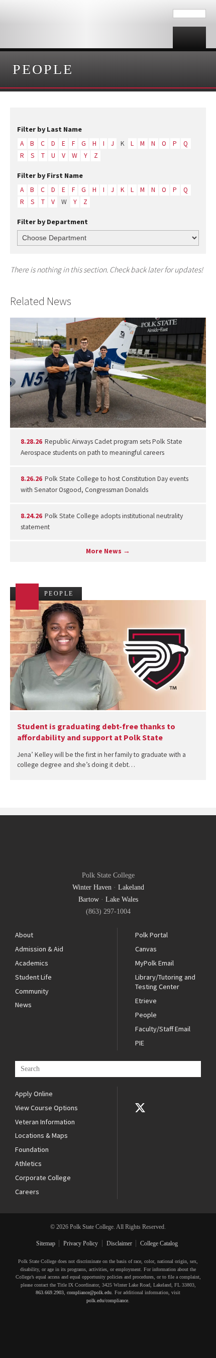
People (43, 69)
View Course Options (46, 1107)
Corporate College (43, 1177)
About (24, 934)
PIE (139, 1042)
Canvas (146, 948)
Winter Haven (92, 887)
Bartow (88, 899)
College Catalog (159, 1243)
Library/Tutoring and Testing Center (165, 982)
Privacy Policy (80, 1243)
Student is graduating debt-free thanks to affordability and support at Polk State (96, 731)
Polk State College (86, 24)
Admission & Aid (39, 948)
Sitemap (45, 1243)
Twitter (140, 1108)
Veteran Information (45, 1121)
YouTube (140, 1122)
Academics (31, 962)
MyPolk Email (154, 962)
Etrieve (146, 1000)
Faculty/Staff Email (162, 1028)
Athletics (28, 1163)
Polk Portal (151, 934)
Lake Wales (121, 899)
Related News (40, 301)
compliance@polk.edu (89, 1292)
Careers (27, 1191)
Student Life (33, 977)
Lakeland (131, 887)
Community (32, 991)
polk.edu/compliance (107, 1300)
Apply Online (34, 1093)
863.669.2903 (50, 1292)
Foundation (32, 1149)
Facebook (140, 1094)
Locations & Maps (41, 1135)
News (23, 1004)
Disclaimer (119, 1243)
